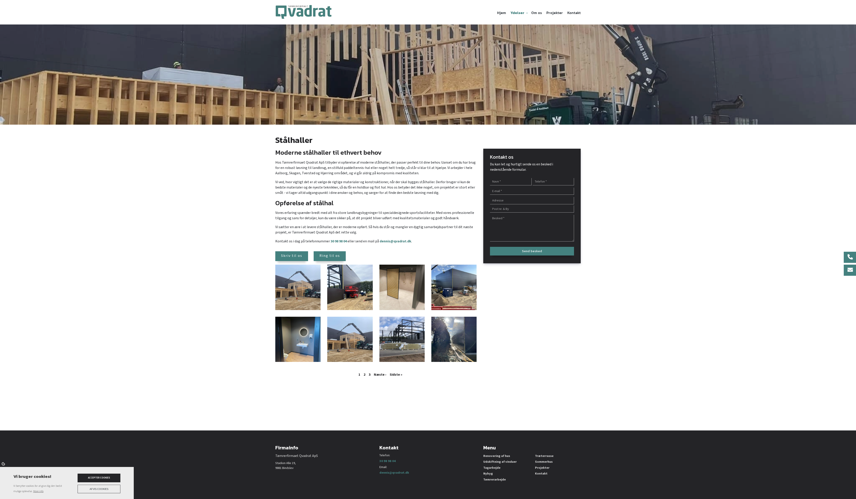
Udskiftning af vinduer (500, 461)
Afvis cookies (99, 489)
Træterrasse (544, 456)
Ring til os (329, 256)
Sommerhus (544, 461)
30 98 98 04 (339, 241)
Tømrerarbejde (494, 479)
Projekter (542, 467)
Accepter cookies (99, 477)
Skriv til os (291, 256)
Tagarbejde (491, 467)
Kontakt (541, 473)
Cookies (3, 463)
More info (38, 491)
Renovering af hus (496, 456)
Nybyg (488, 473)
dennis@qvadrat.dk (395, 241)
